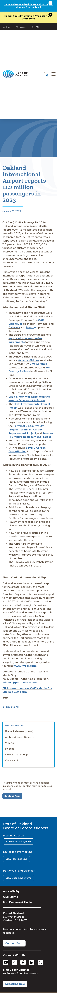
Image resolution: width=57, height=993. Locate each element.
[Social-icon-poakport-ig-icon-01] (14, 962)
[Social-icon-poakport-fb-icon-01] (23, 962)
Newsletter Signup (16, 754)
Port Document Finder (17, 902)
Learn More (28, 18)
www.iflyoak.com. (25, 665)
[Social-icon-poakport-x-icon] (40, 962)
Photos (9, 748)
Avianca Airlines (28, 360)
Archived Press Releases (20, 737)
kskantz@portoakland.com (20, 682)
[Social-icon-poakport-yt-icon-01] (5, 962)
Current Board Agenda (18, 841)
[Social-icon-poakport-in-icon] (31, 962)
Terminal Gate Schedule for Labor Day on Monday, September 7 (28, 6)
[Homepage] (15, 77)
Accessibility (11, 891)
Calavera (14, 327)
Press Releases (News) (19, 731)
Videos (9, 743)
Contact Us (12, 760)
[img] (46, 74)
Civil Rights (10, 896)
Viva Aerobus (38, 364)
